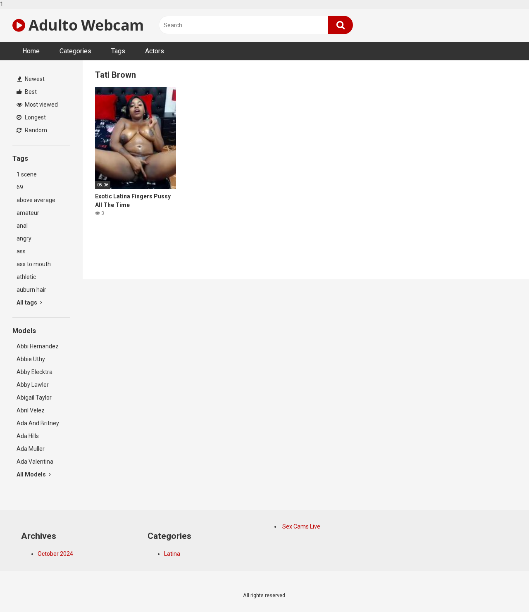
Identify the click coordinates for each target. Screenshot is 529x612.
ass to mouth (34, 264)
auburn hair (31, 289)
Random (35, 130)
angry (24, 238)
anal (22, 225)
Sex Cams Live (301, 526)
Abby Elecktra (34, 372)
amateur (28, 213)
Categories (75, 51)
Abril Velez (31, 410)
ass (21, 251)
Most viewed (41, 104)
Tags (118, 51)
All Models (32, 474)
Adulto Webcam (84, 25)
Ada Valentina (35, 461)
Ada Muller (31, 448)
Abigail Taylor (34, 397)
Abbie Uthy (31, 359)
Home (31, 51)
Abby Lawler (33, 384)
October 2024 (55, 553)
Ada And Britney (38, 423)
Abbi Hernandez (38, 346)
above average (36, 200)
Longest (35, 117)
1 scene (27, 174)
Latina (172, 553)
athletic (26, 277)
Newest (34, 79)
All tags (27, 302)
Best (30, 91)
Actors (154, 51)
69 (20, 187)
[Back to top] (501, 588)
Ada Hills (28, 436)
